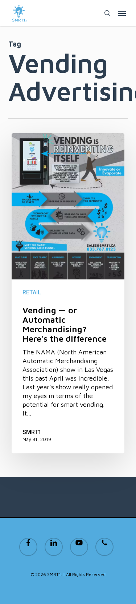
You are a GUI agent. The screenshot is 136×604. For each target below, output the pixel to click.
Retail (31, 292)
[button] (122, 13)
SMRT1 (31, 432)
